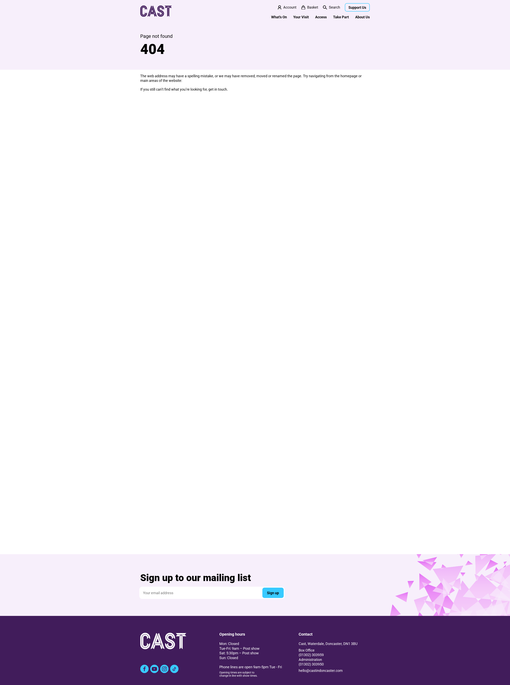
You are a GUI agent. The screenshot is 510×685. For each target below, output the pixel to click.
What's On (279, 17)
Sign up (273, 593)
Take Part (341, 17)
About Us (362, 17)
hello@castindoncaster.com (321, 670)
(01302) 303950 (311, 664)
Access (321, 17)
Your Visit (301, 17)
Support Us (357, 7)
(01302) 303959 (311, 655)
